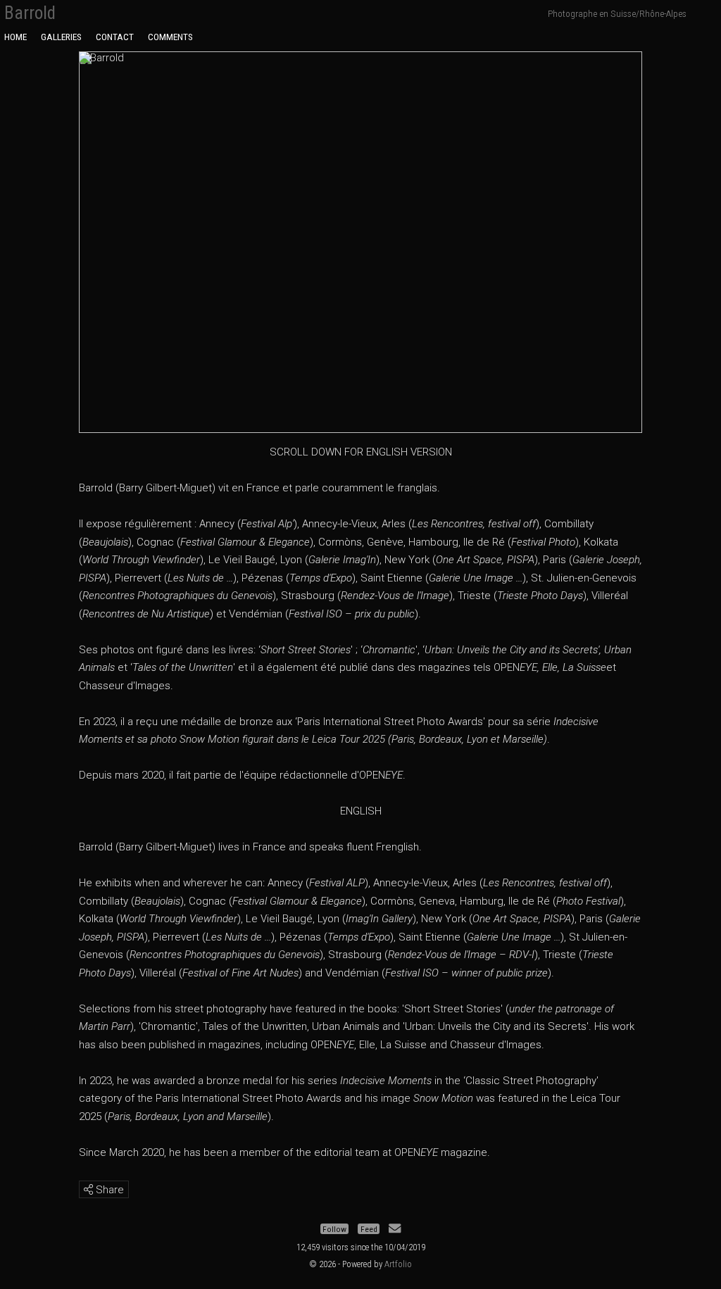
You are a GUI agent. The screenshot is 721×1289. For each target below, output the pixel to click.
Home (15, 36)
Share (108, 1189)
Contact (115, 36)
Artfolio (398, 1264)
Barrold (30, 13)
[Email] (395, 1229)
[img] (88, 1189)
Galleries (61, 36)
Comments (170, 36)
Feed (368, 1229)
